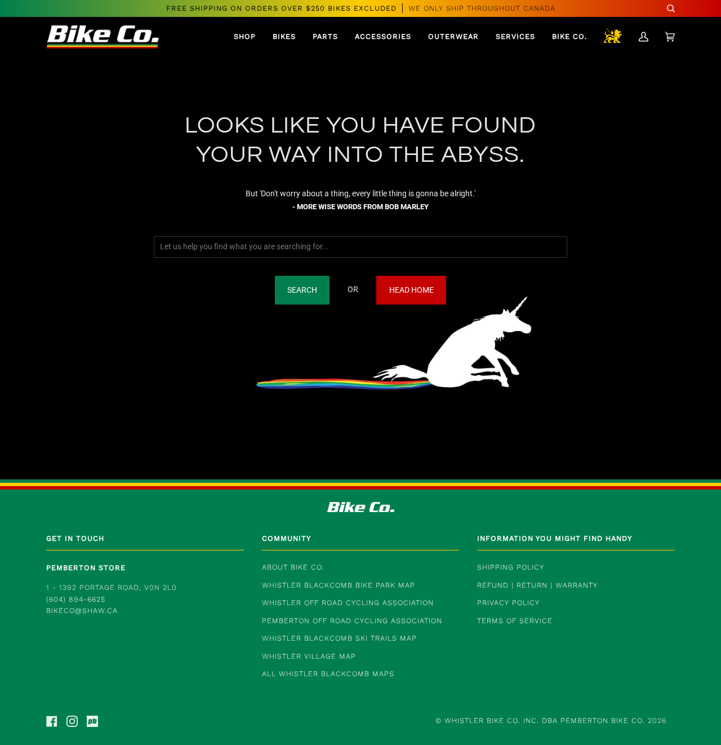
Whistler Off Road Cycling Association (348, 602)
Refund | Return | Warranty (537, 585)
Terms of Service (515, 620)
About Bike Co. (293, 567)
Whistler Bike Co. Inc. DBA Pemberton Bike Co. (544, 720)
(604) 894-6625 (75, 599)
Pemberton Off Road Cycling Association (352, 620)
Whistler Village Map (309, 656)
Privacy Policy (508, 602)
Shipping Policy (510, 567)
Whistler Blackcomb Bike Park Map (338, 585)
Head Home (411, 290)
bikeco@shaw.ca (82, 610)
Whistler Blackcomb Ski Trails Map (339, 638)
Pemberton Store (86, 567)
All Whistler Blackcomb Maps (328, 673)
